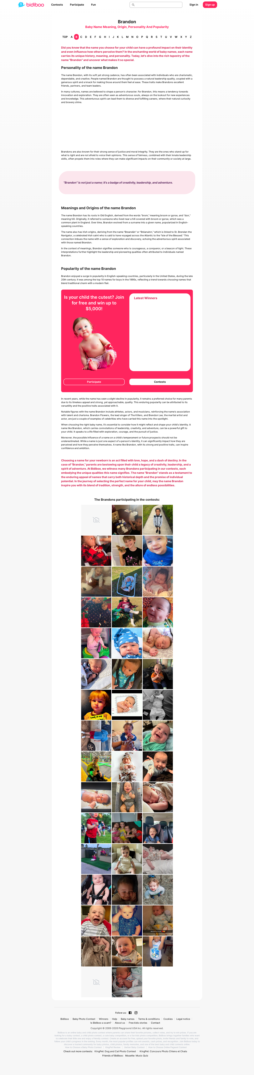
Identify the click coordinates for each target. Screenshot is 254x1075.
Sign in (193, 4)
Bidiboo (64, 1019)
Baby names (127, 1019)
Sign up (210, 4)
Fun (93, 4)
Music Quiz (142, 1055)
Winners (103, 1019)
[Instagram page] (136, 1013)
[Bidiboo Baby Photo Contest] (31, 4)
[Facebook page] (130, 1013)
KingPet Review (113, 1047)
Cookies (168, 1019)
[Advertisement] (127, 127)
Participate (77, 4)
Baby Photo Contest (84, 1019)
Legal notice (183, 1019)
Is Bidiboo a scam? (100, 1023)
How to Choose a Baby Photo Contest (83, 1047)
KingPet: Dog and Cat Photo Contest (115, 1051)
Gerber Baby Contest (134, 1047)
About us (120, 1023)
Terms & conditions (149, 1019)
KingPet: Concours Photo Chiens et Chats (163, 1051)
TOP (65, 36)
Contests (57, 4)
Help (114, 1019)
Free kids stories (138, 1023)
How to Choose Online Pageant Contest (167, 1047)
